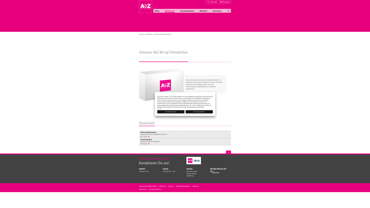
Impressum (162, 186)
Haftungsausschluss (155, 189)
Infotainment (217, 11)
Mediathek (203, 11)
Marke (157, 11)
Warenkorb (225, 2)
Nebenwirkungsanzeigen (183, 186)
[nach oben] (229, 152)
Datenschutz (142, 189)
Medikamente (170, 11)
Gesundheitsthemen (187, 11)
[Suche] (228, 11)
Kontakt (170, 186)
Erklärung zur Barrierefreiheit (148, 186)
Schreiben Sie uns (144, 171)
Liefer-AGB (195, 186)
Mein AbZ (214, 2)
